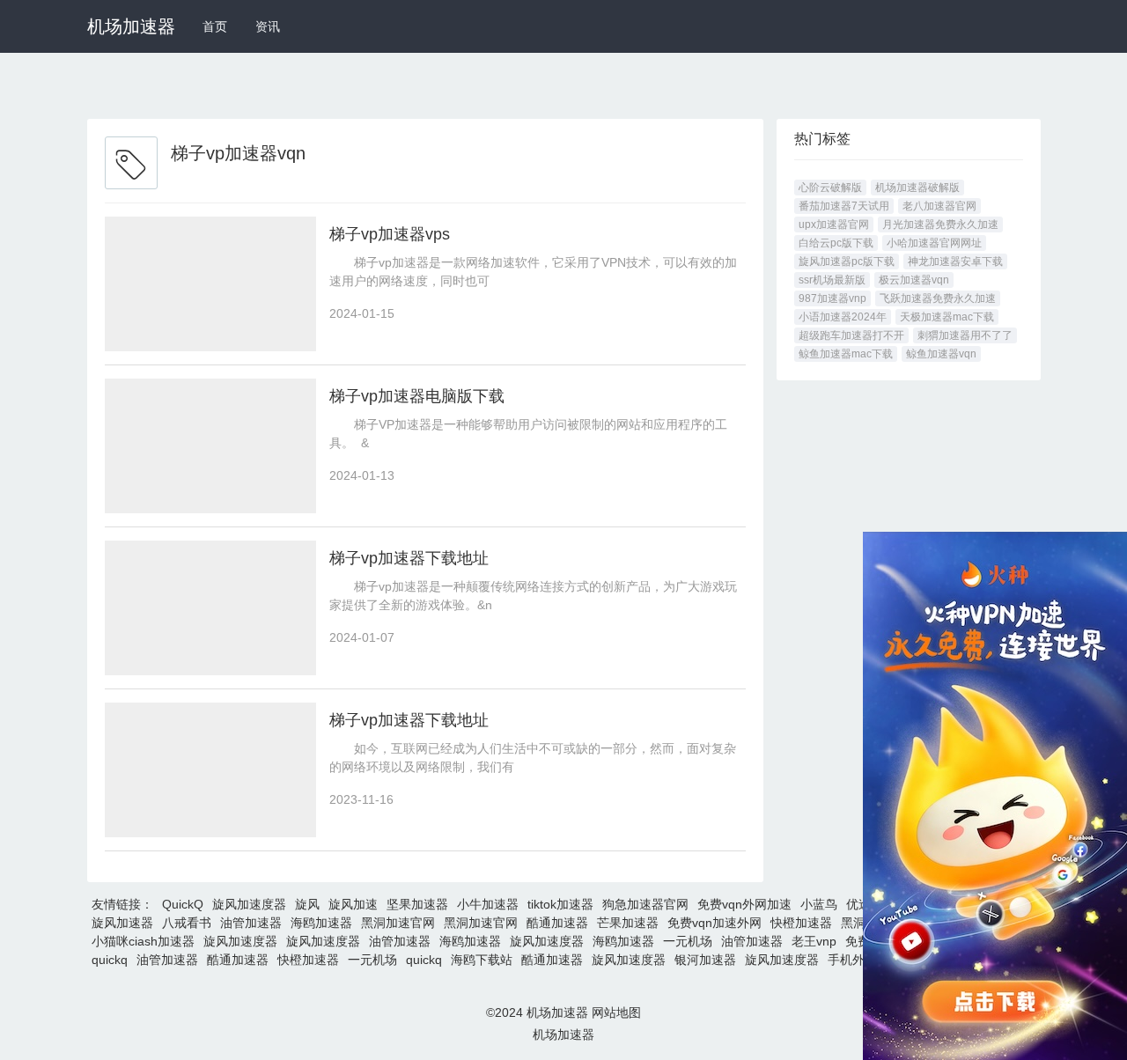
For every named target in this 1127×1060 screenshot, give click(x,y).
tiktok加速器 (560, 904)
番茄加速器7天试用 (844, 206)
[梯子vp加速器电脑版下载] (210, 446)
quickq (110, 960)
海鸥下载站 (481, 960)
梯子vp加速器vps (389, 234)
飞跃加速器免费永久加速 (938, 298)
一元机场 (687, 941)
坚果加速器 (417, 904)
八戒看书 (186, 923)
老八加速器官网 (939, 206)
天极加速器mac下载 (947, 317)
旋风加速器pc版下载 (847, 261)
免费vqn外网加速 (744, 904)
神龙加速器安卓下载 (955, 261)
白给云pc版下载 (836, 243)
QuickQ (182, 904)
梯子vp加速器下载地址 (409, 558)
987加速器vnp (832, 298)
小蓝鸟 (818, 904)
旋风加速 (353, 904)
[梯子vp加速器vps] (210, 284)
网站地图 (616, 1012)
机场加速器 (131, 26)
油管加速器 (251, 923)
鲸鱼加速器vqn (941, 354)
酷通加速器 (557, 923)
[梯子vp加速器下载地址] (210, 608)
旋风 (307, 904)
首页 (215, 26)
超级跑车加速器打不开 (851, 335)
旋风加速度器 (249, 904)
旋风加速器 (122, 923)
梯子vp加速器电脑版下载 (417, 396)
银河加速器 (705, 960)
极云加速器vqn (914, 280)
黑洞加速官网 (398, 923)
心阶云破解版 (830, 187)
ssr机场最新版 (832, 280)
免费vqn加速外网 (714, 923)
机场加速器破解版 (917, 187)
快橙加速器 (801, 923)
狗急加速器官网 (645, 904)
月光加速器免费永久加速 (940, 224)
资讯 (267, 26)
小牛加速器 (488, 904)
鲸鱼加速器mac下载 (846, 354)
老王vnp (814, 941)
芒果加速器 (628, 923)
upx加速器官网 (834, 224)
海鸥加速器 (321, 923)
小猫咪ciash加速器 (143, 941)
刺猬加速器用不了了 (965, 335)
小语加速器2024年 (843, 317)
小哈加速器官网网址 (934, 243)
